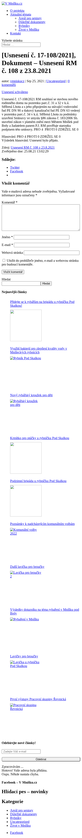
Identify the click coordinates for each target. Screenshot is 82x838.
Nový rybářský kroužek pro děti (31, 395)
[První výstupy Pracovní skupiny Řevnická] (26, 719)
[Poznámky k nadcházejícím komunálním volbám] (26, 543)
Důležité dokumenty (32, 22)
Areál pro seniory (30, 18)
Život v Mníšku (29, 29)
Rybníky (24, 26)
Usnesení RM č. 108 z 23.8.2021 (33, 147)
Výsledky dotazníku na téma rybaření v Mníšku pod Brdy (44, 611)
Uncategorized (56, 81)
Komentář (9, 202)
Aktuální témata (20, 14)
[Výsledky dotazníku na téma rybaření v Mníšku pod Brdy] (26, 633)
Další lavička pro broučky (27, 566)
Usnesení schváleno (15, 92)
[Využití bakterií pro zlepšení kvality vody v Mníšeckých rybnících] (26, 372)
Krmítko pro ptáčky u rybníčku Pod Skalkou (39, 438)
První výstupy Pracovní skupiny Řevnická (38, 699)
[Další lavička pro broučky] (26, 586)
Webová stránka (12, 252)
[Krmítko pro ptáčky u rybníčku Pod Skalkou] (26, 458)
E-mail (7, 245)
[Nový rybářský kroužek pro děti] (26, 415)
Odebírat (41, 759)
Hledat (6, 279)
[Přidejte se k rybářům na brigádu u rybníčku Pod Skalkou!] (26, 325)
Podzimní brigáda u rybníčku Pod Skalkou (38, 481)
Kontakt (15, 33)
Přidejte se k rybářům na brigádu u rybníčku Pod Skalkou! (42, 303)
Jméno (7, 237)
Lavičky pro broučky (24, 656)
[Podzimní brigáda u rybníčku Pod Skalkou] (26, 501)
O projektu (17, 10)
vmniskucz (17, 81)
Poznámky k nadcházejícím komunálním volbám (42, 524)
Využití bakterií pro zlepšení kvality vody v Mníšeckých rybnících (38, 350)
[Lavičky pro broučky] (26, 676)
